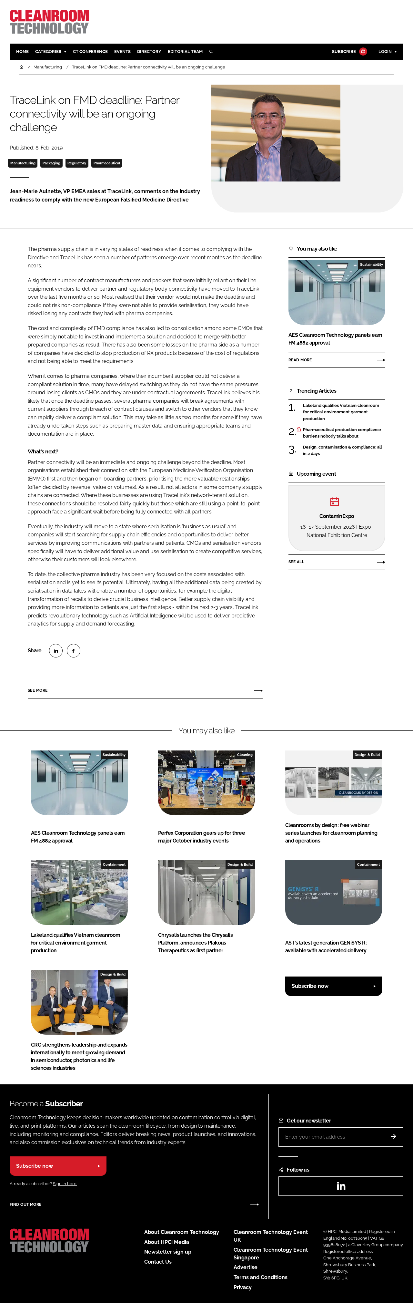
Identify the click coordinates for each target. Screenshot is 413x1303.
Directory (149, 51)
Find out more (25, 1204)
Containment (114, 864)
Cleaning (245, 755)
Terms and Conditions (260, 1277)
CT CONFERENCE (90, 51)
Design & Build (367, 755)
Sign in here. (65, 1183)
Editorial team (185, 51)
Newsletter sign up (167, 1252)
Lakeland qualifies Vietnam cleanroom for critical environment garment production (341, 412)
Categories (48, 51)
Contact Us (158, 1262)
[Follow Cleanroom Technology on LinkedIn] (341, 1188)
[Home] (22, 67)
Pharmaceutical (107, 163)
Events (122, 51)
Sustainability (371, 264)
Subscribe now (310, 986)
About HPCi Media (166, 1242)
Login (385, 51)
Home (22, 51)
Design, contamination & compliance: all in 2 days (342, 450)
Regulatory (76, 163)
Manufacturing (22, 163)
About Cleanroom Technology (181, 1232)
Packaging (51, 163)
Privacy (243, 1287)
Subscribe (344, 51)
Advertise (245, 1267)
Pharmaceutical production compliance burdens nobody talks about (342, 433)
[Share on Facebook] (73, 650)
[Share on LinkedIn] (56, 650)
